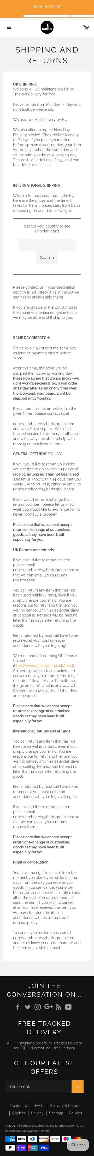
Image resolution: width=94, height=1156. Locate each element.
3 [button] (58, 16)
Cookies (19, 1113)
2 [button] (35, 16)
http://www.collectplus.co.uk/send (43, 666)
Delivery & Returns (65, 1105)
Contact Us (20, 1105)
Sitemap (56, 1113)
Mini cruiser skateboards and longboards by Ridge (49, 1125)
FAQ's (39, 1105)
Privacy (37, 1113)
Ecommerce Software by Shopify (27, 1131)
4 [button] (82, 16)
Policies (75, 1113)
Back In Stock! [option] (47, 7)
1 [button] (12, 16)
